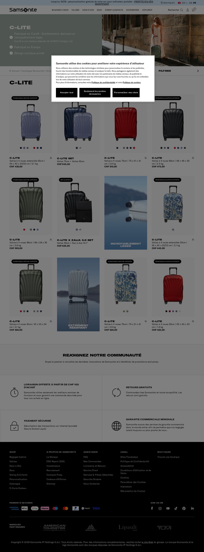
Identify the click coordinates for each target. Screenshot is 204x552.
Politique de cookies (132, 82)
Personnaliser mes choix (126, 92)
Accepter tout (66, 92)
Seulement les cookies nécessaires (95, 92)
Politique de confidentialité (103, 82)
